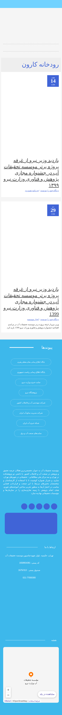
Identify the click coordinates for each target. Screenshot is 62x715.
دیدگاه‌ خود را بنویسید (49, 190)
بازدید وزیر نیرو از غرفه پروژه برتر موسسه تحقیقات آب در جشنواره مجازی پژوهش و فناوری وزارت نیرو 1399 (31, 301)
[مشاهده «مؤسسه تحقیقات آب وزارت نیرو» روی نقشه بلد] (31, 675)
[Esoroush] (26, 4)
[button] (31, 46)
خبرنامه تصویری (32, 190)
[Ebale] (20, 4)
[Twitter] (47, 506)
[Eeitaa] (31, 4)
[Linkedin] (36, 4)
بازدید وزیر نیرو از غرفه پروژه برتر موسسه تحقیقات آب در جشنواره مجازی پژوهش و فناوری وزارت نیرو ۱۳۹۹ (31, 173)
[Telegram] (39, 506)
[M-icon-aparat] (41, 4)
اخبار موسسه (33, 319)
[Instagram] (54, 506)
